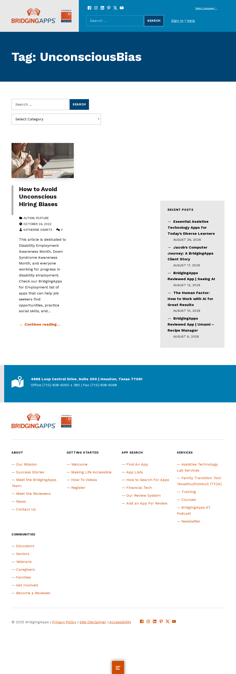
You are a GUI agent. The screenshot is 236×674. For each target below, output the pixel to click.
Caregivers (25, 569)
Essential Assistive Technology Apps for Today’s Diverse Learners (191, 227)
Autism (29, 218)
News (21, 501)
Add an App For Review (146, 503)
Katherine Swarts (38, 230)
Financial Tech (139, 487)
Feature (42, 218)
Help (191, 20)
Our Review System (143, 495)
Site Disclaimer (93, 622)
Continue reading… (42, 324)
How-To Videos (84, 480)
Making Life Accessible (91, 472)
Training (188, 492)
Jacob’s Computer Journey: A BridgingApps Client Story (190, 253)
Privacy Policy (64, 622)
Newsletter (191, 521)
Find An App (137, 464)
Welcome (79, 464)
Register (78, 487)
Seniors (22, 554)
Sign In (177, 20)
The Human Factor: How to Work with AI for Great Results (190, 299)
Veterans (24, 561)
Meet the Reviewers (33, 493)
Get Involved (27, 585)
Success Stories (30, 472)
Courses (188, 499)
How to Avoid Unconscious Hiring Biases (38, 197)
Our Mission (26, 464)
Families (23, 577)
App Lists (134, 472)
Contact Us (26, 509)
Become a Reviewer (33, 593)
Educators (25, 546)
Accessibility (120, 622)
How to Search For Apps (147, 480)
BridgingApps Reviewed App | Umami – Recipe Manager (191, 324)
